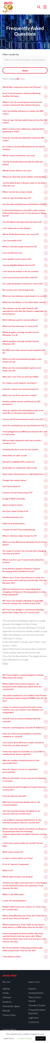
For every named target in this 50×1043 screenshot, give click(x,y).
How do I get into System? (14, 796)
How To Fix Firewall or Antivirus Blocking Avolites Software (21, 94)
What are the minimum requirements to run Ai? (24, 296)
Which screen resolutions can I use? (18, 155)
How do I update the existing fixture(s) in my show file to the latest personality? (22, 411)
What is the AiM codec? (13, 894)
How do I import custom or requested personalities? (20, 770)
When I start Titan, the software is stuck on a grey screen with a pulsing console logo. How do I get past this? (24, 580)
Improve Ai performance (13, 523)
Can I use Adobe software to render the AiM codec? (22, 112)
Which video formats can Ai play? (17, 876)
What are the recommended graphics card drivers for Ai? (21, 360)
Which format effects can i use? (16, 170)
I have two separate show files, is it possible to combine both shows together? (23, 752)
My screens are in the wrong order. (18, 290)
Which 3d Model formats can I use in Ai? (20, 234)
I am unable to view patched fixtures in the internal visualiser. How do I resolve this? (21, 821)
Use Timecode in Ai (11, 486)
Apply (25, 70)
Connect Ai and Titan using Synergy (18, 529)
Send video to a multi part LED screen (19, 468)
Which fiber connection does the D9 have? (21, 87)
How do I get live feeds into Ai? (16, 198)
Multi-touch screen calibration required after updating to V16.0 (23, 130)
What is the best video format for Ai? (19, 536)
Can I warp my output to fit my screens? (20, 271)
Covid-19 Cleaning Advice (14, 900)
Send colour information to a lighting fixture (22, 474)
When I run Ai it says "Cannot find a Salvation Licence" (23, 561)
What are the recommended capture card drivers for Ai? (21, 369)
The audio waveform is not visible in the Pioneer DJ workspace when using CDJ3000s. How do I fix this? (24, 698)
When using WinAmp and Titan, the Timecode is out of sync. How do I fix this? (24, 916)
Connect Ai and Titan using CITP (17, 492)
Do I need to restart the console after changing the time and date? (24, 552)
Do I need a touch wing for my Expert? (19, 383)
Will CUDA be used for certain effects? (20, 320)
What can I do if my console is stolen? (19, 395)
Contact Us (33, 1022)
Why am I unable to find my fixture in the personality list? (20, 761)
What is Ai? (7, 870)
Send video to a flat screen (14, 455)
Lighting (6, 988)
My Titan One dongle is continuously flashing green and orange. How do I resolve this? (23, 611)
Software (6, 997)
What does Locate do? (12, 852)
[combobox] (25, 60)
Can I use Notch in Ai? (12, 253)
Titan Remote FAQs (11, 956)
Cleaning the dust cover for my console (20, 449)
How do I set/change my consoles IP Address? (23, 727)
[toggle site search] (39, 7)
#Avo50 (6, 1010)
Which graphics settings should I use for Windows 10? (20, 342)
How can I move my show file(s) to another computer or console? (21, 735)
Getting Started (35, 992)
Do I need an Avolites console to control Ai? (22, 283)
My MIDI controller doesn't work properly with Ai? (23, 351)
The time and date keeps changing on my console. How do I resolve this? (21, 812)
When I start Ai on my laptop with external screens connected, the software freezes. (22, 103)
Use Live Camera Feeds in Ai (15, 511)
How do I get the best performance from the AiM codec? (24, 121)
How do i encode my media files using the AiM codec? (23, 139)
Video (5, 663)
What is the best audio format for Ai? (19, 246)
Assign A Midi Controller (13, 498)
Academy (7, 1001)
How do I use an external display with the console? (21, 719)
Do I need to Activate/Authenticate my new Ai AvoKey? (23, 148)
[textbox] (25, 59)
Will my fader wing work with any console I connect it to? (21, 441)
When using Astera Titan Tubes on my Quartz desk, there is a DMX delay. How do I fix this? (23, 925)
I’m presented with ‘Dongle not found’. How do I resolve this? (24, 788)
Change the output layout (14, 480)
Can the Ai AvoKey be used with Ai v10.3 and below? (22, 163)
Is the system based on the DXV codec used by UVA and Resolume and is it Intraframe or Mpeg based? (24, 213)
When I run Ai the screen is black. (17, 192)
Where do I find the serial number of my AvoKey (24, 177)
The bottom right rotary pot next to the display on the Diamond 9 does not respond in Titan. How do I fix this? (24, 885)
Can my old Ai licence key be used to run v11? (22, 419)
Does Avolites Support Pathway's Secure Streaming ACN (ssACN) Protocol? (21, 570)
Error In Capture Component (15, 864)
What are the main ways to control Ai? (20, 326)
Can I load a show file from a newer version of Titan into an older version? (23, 743)
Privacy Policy (9, 1015)
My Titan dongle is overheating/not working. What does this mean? (22, 676)
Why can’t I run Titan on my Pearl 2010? (20, 376)
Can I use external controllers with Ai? (20, 277)
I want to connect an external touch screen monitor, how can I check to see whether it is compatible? (22, 710)
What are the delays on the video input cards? (23, 302)
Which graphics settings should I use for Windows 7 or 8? (20, 333)
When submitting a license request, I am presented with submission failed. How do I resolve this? (22, 686)
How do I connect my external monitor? (20, 389)
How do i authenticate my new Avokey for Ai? (23, 425)
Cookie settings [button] (25, 1038)
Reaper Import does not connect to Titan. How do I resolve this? (24, 908)
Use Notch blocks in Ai (12, 517)
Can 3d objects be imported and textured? (22, 222)
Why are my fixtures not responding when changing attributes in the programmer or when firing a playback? (24, 592)
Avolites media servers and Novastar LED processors (21, 402)
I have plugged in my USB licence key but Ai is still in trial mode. (24, 432)
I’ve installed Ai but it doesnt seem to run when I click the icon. (24, 184)
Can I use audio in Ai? (12, 240)
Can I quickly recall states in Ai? (16, 259)
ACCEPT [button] (40, 1038)
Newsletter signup (11, 1006)
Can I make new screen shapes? (16, 228)
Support (32, 988)
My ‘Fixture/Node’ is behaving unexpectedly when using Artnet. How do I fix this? (22, 949)
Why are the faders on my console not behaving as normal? (24, 779)
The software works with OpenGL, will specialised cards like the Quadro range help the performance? (24, 311)
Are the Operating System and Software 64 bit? (24, 204)
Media (5, 992)
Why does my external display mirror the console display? (21, 803)
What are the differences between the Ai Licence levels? (24, 543)
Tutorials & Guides (36, 1005)
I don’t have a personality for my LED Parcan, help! (22, 844)
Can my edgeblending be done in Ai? (18, 265)
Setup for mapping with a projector (18, 462)
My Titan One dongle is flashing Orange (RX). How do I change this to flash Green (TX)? (23, 602)
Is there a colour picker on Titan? (17, 858)
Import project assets (12, 505)
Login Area (33, 1017)
